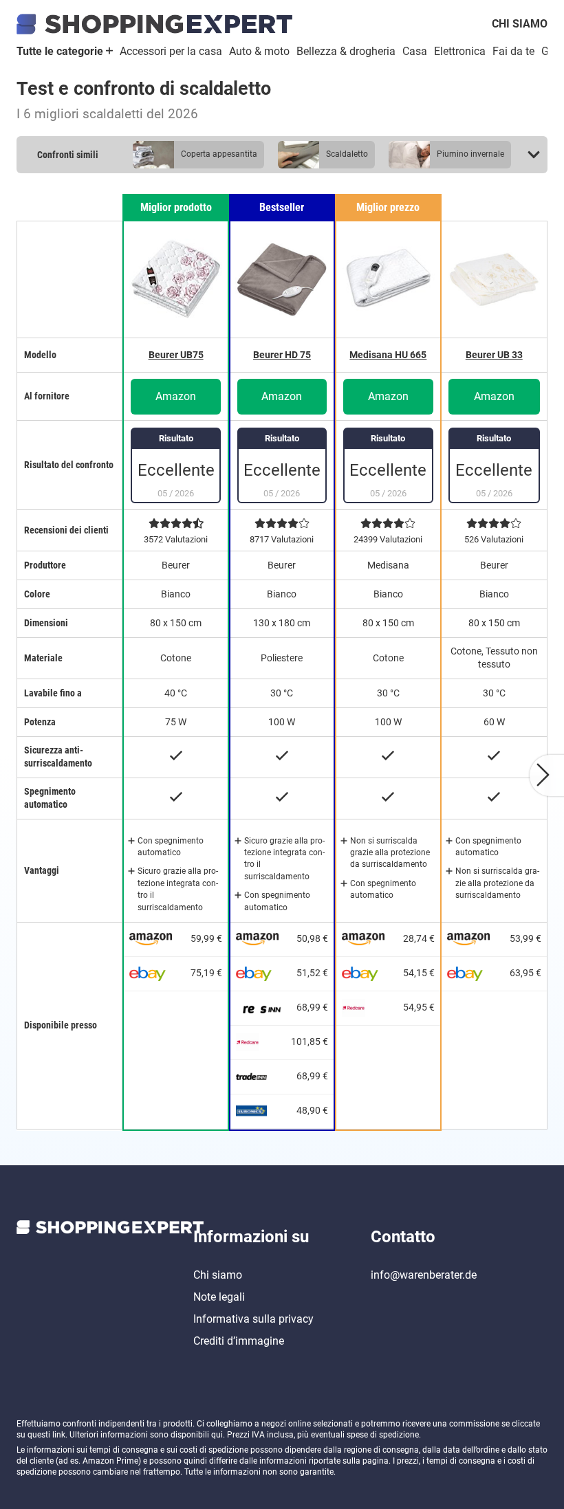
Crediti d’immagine (238, 1340)
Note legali (219, 1296)
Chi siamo (519, 23)
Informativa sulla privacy (253, 1318)
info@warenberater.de (424, 1274)
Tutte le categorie (61, 51)
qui (217, 1435)
